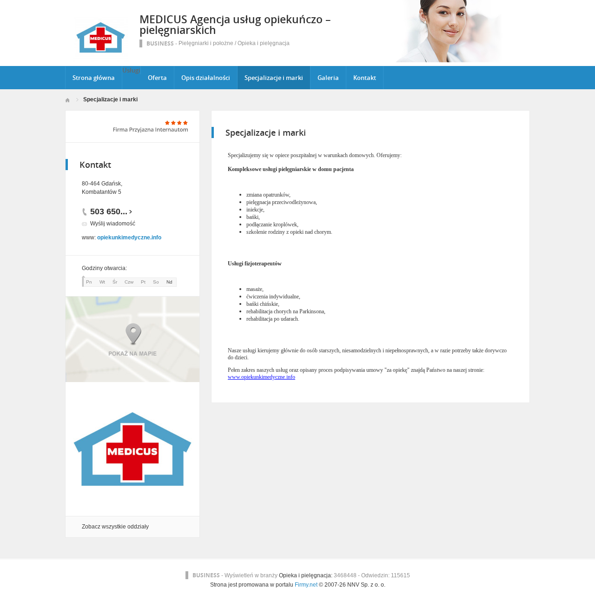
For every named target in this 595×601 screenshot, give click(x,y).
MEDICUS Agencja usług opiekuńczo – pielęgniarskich (235, 24)
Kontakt (364, 77)
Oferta (157, 77)
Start (67, 100)
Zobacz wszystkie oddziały (115, 526)
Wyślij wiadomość (112, 223)
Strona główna (94, 77)
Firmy (301, 584)
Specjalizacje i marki (274, 77)
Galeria (328, 77)
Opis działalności (205, 77)
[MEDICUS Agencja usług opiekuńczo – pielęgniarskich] (101, 60)
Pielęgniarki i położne (205, 43)
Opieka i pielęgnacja (264, 43)
